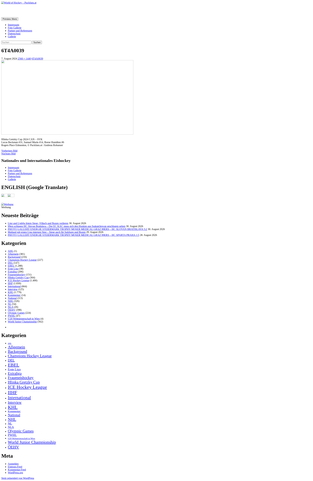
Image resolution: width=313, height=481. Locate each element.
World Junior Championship (22, 321)
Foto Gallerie (14, 27)
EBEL (11, 265)
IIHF (10, 283)
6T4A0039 (37, 58)
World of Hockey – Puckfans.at (36, 11)
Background (14, 257)
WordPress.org (15, 472)
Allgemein (13, 254)
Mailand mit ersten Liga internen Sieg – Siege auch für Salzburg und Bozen (47, 232)
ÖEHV (11, 309)
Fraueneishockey (16, 274)
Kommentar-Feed (17, 469)
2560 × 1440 (24, 58)
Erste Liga (13, 268)
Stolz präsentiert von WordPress (17, 478)
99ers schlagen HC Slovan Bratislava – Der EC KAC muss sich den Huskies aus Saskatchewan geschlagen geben (66, 226)
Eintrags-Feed (15, 466)
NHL (10, 301)
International (14, 286)
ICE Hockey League (18, 280)
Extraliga (12, 271)
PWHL (11, 315)
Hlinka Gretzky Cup (18, 277)
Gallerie (12, 36)
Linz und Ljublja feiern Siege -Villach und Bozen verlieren (38, 223)
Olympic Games (16, 312)
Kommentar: (14, 295)
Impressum (13, 24)
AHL (10, 251)
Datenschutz (14, 33)
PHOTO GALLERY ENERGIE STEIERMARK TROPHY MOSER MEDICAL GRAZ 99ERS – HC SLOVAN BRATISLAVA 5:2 (77, 229)
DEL (10, 262)
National (12, 298)
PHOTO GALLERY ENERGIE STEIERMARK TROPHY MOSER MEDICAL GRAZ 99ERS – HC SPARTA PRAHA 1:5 (73, 235)
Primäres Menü (10, 19)
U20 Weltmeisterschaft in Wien (24, 318)
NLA (10, 307)
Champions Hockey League (22, 259)
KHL (10, 292)
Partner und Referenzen (20, 30)
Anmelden (13, 463)
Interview (13, 289)
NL (9, 304)
